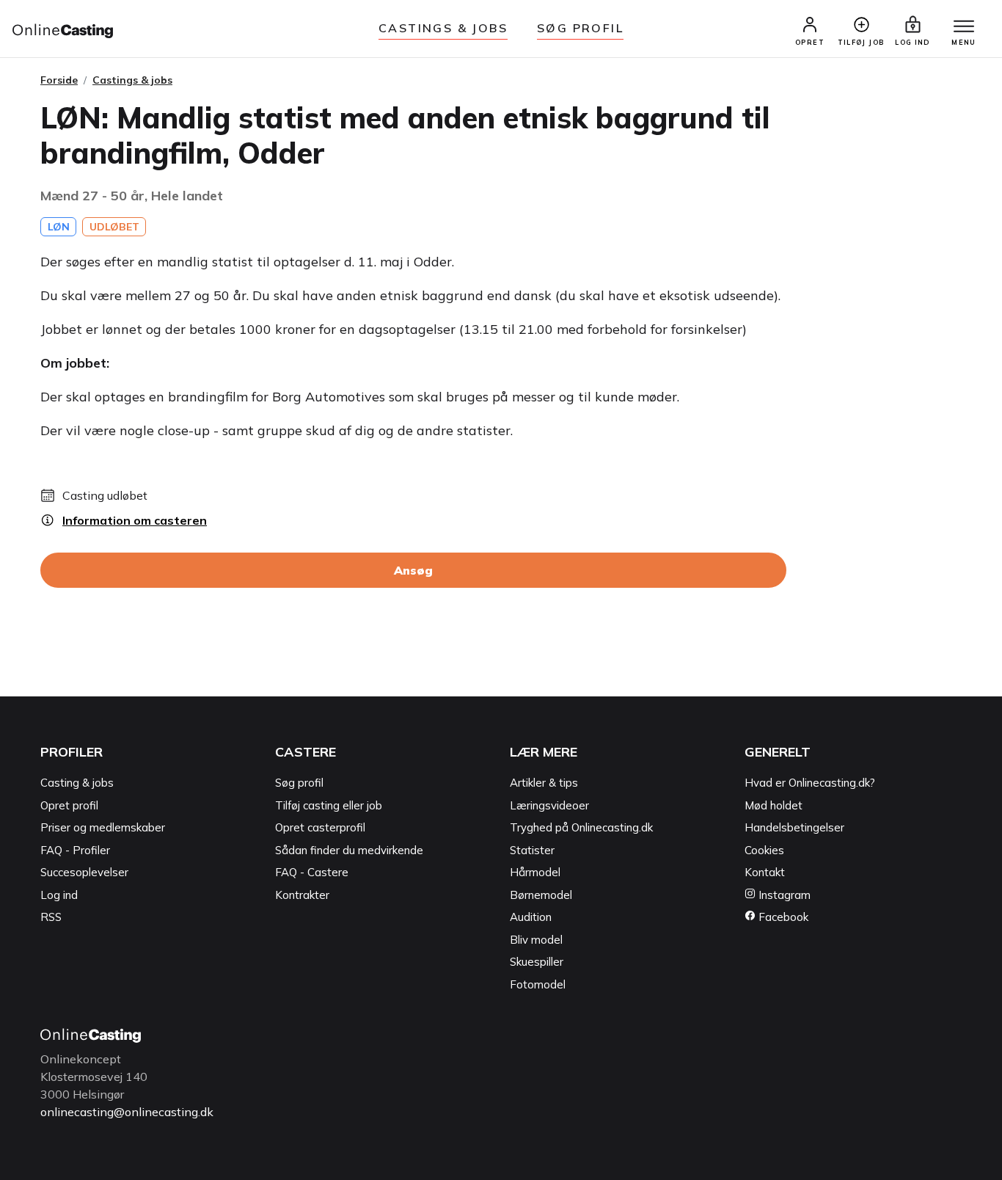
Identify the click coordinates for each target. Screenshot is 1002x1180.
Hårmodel (535, 872)
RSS (51, 917)
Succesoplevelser (84, 872)
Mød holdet (773, 805)
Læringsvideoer (549, 805)
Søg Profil (580, 28)
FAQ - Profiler (75, 850)
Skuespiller (536, 962)
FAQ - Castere (311, 872)
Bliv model (536, 940)
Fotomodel (538, 984)
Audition (531, 917)
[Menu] (964, 27)
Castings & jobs (443, 28)
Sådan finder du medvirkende (349, 850)
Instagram (783, 895)
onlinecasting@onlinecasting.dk (126, 1111)
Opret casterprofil (320, 827)
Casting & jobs (77, 783)
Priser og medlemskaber (102, 827)
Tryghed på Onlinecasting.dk (581, 827)
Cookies (764, 850)
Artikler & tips (544, 783)
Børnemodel (541, 895)
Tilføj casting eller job (328, 805)
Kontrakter (302, 895)
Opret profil (69, 805)
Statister (532, 850)
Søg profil (299, 783)
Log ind (59, 895)
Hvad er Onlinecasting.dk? (810, 783)
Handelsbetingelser (794, 827)
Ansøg (413, 570)
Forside (59, 80)
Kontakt (765, 872)
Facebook (782, 917)
